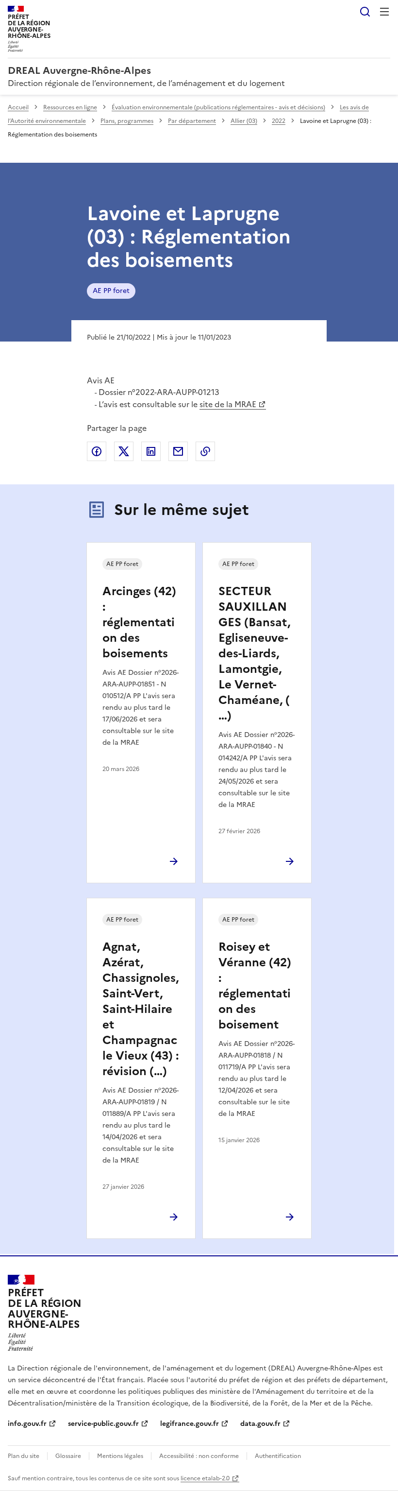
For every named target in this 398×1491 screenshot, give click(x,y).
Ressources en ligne (70, 107)
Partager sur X (123, 451)
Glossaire (68, 1456)
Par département (192, 121)
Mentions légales (120, 1456)
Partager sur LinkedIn (151, 451)
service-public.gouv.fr (103, 1424)
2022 (278, 121)
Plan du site (23, 1456)
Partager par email (178, 451)
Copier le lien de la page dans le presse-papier (205, 451)
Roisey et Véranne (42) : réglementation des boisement (254, 985)
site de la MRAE (227, 404)
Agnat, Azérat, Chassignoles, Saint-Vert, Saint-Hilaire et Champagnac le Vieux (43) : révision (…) (140, 1009)
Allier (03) (244, 121)
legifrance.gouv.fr (189, 1424)
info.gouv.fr (27, 1424)
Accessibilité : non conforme (199, 1456)
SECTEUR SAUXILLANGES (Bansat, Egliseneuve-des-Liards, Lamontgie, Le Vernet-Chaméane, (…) (254, 653)
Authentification (278, 1456)
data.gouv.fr (260, 1424)
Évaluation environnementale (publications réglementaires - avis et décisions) (218, 107)
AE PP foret (111, 291)
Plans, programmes (126, 121)
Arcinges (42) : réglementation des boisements (139, 622)
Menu (384, 11)
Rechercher (365, 11)
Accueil (18, 107)
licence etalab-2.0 (205, 1478)
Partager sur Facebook (96, 451)
